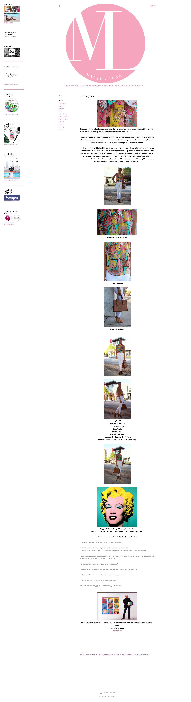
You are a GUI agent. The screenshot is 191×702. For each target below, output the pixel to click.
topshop (61, 127)
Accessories (62, 103)
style (60, 124)
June (60, 111)
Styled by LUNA (137, 86)
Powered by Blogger (109, 692)
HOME (68, 86)
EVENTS (88, 86)
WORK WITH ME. (108, 86)
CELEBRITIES (96, 86)
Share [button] (60, 96)
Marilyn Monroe (63, 116)
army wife (61, 106)
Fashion (61, 109)
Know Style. (62, 114)
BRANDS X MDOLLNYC (122, 86)
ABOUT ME (74, 86)
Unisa (60, 129)
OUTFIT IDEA (63, 119)
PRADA (61, 122)
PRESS (82, 86)
